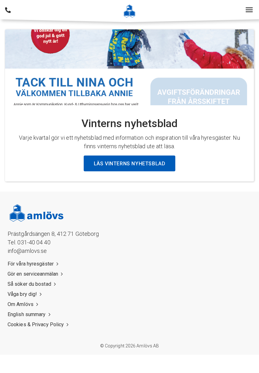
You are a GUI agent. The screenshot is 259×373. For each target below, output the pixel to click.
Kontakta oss (8, 10)
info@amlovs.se (27, 251)
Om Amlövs (20, 304)
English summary (27, 314)
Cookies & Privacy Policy (36, 324)
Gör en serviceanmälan (33, 274)
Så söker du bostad (29, 284)
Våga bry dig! (22, 294)
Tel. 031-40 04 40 (29, 242)
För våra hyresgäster (31, 264)
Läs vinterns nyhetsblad (130, 164)
